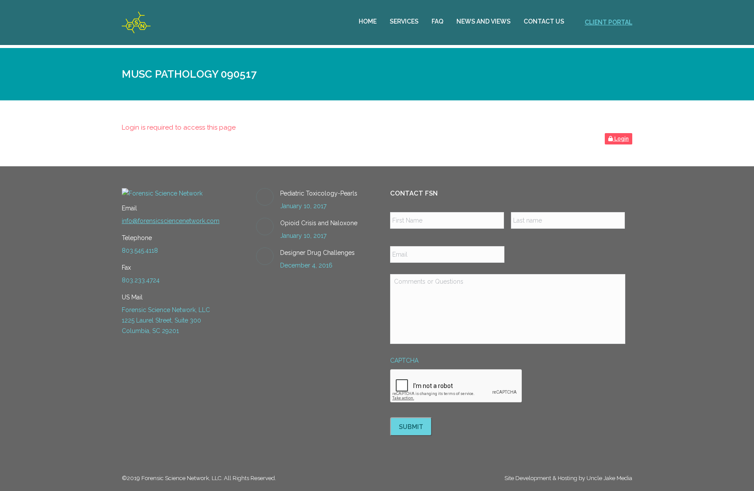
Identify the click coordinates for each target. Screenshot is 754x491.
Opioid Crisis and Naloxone (318, 223)
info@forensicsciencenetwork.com (170, 220)
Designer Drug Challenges (317, 252)
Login (621, 139)
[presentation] (456, 386)
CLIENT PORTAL (608, 22)
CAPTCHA (404, 360)
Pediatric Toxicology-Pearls (318, 193)
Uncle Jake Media (609, 478)
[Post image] (265, 197)
